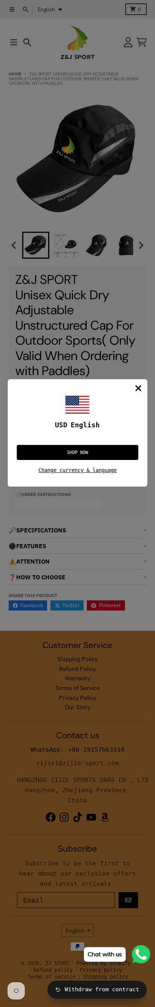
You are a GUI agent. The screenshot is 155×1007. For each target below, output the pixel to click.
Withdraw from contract (102, 989)
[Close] (138, 388)
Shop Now (77, 452)
